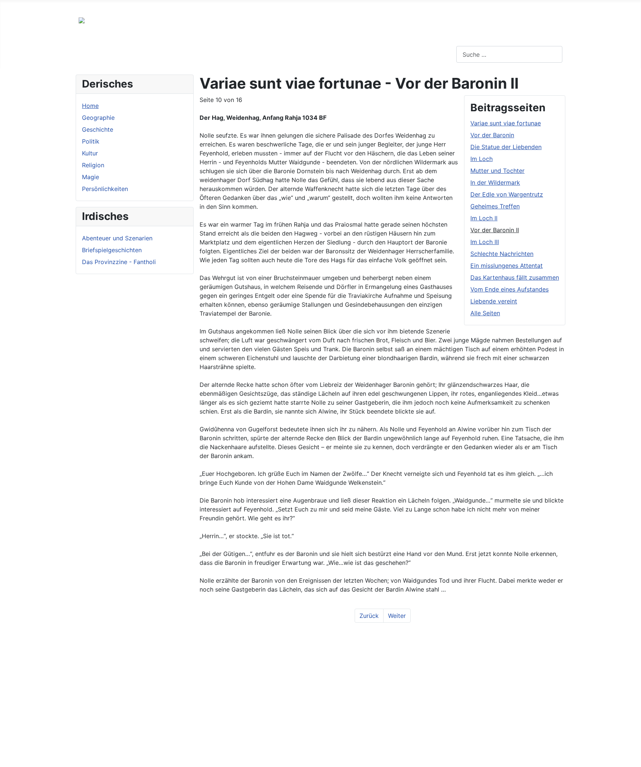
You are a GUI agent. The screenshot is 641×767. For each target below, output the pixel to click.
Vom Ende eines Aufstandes (509, 289)
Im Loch (481, 158)
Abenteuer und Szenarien (117, 238)
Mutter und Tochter (497, 170)
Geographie (98, 117)
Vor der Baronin (492, 135)
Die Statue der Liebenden (506, 147)
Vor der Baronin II (494, 230)
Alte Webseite (19, 6)
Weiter (397, 615)
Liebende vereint (493, 301)
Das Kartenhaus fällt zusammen (514, 277)
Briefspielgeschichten (112, 250)
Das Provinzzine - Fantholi (119, 262)
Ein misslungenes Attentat (506, 265)
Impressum (87, 6)
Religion (93, 165)
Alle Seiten (485, 313)
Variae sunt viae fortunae (505, 123)
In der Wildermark (495, 182)
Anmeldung (171, 6)
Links (55, 6)
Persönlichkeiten (105, 188)
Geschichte (97, 129)
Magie (90, 177)
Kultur (90, 153)
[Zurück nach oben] (631, 757)
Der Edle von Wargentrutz (506, 194)
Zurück (369, 615)
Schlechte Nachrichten (501, 253)
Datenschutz (128, 6)
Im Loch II (483, 218)
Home (90, 105)
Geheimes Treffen (495, 206)
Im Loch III (484, 242)
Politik (90, 141)
